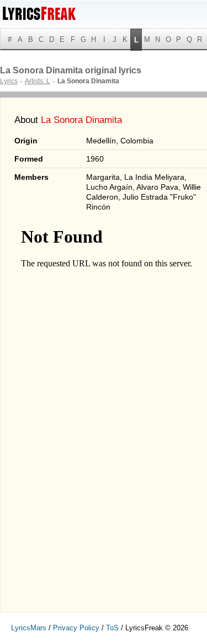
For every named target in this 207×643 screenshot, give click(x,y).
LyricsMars (28, 628)
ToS (112, 628)
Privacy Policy (76, 628)
